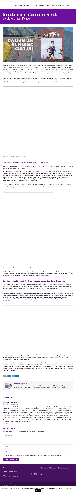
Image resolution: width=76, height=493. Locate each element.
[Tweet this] (13, 376)
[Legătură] (10, 480)
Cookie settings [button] (69, 488)
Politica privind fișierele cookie (10, 485)
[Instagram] (66, 1)
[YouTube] (69, 1)
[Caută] (71, 5)
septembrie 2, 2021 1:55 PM (13, 404)
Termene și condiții (7, 483)
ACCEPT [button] (38, 490)
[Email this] (5, 376)
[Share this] (9, 376)
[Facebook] (63, 1)
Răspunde (5, 423)
